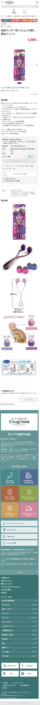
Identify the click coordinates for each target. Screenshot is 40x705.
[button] (2, 65)
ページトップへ (19, 573)
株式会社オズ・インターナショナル (20, 692)
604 (33, 634)
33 (33, 622)
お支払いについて (6, 581)
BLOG (29, 673)
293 (33, 652)
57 (33, 643)
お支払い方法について (10, 178)
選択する (30, 156)
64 (33, 626)
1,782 (32, 656)
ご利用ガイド (5, 578)
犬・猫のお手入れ (16, 16)
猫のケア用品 (26, 16)
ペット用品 (8, 16)
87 (33, 613)
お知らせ (4, 592)
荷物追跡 (4, 687)
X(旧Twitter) (11, 665)
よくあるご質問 (6, 590)
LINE (11, 673)
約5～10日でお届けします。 (18, 146)
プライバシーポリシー (18, 682)
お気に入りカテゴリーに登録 (12, 180)
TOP (2, 16)
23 (33, 639)
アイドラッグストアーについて (10, 587)
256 (33, 609)
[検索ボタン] (37, 6)
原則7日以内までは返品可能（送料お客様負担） (23, 149)
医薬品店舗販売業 (24, 685)
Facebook (29, 665)
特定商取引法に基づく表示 (9, 685)
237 (33, 630)
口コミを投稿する (28, 399)
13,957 (32, 617)
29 (33, 647)
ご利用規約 (5, 682)
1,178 (32, 604)
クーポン (25, 12)
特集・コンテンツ (6, 584)
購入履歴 (14, 12)
